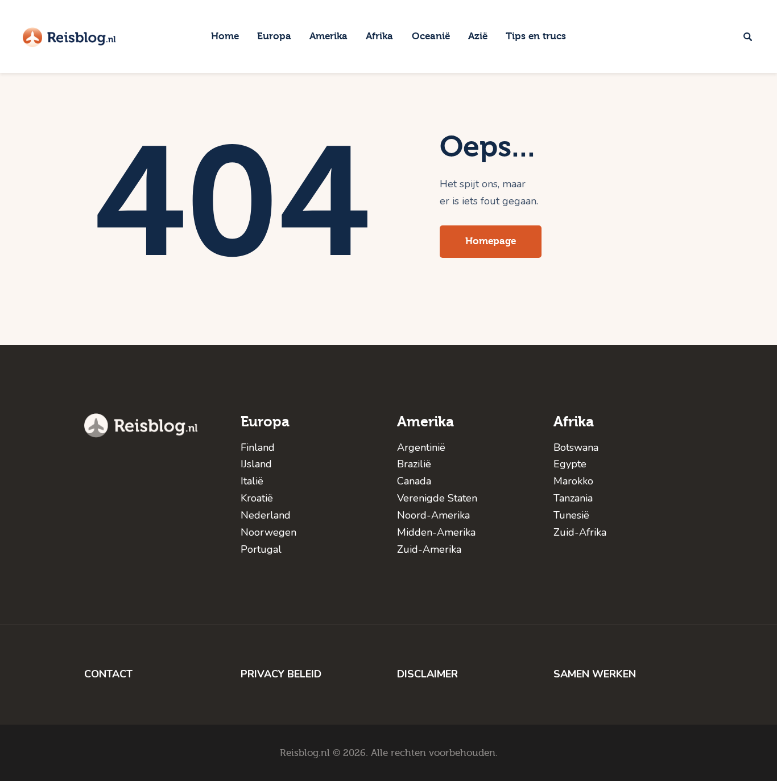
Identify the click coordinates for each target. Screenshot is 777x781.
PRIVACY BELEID (281, 674)
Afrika (573, 421)
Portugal (261, 549)
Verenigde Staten (437, 498)
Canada (414, 481)
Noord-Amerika (433, 515)
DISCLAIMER (427, 674)
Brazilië (414, 464)
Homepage (490, 241)
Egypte (569, 464)
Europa (265, 421)
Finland (258, 447)
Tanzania (573, 498)
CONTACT (108, 674)
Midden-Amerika (436, 532)
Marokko (573, 481)
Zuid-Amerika (429, 549)
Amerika (425, 421)
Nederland (266, 515)
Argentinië (421, 447)
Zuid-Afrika (579, 532)
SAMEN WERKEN (594, 674)
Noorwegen (268, 532)
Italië (252, 481)
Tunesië (571, 515)
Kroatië (257, 498)
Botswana (575, 447)
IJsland (256, 464)
